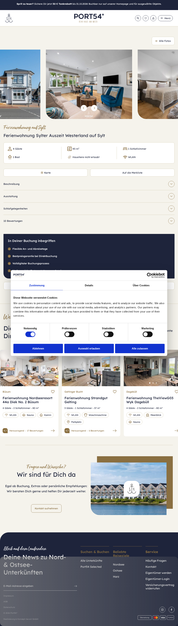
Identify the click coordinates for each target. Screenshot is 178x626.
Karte (47, 172)
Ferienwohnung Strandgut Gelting (85, 400)
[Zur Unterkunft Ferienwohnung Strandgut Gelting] (115, 431)
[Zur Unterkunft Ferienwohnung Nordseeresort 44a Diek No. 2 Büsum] (53, 431)
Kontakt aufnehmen (46, 508)
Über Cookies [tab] (141, 285)
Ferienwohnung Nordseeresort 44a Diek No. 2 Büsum (27, 400)
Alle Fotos (165, 40)
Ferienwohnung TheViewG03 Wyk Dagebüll (149, 400)
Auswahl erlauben (89, 348)
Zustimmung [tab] (37, 285)
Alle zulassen (140, 348)
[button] (84, 108)
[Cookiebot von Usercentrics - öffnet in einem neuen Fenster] (149, 275)
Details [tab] (89, 285)
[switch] (69, 334)
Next (52, 371)
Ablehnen (38, 348)
